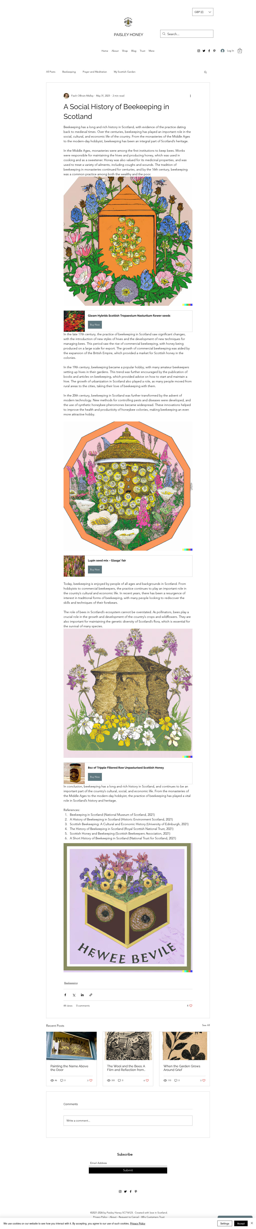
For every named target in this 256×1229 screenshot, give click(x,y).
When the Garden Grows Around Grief (182, 1068)
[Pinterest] (214, 51)
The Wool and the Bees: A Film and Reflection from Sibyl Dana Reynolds (126, 1068)
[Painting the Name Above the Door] (71, 1046)
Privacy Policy (100, 1217)
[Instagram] (198, 51)
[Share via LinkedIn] (82, 995)
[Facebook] (209, 51)
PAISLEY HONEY (128, 34)
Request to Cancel (129, 1217)
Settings (224, 1223)
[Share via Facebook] (65, 995)
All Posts (50, 71)
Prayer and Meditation (95, 71)
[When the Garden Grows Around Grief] (184, 1046)
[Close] (252, 1223)
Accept (241, 1223)
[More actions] (190, 96)
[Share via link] (90, 995)
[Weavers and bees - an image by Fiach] (128, 1046)
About (113, 1217)
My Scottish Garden (124, 71)
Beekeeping (69, 71)
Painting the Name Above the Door (69, 1068)
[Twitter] (204, 51)
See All (206, 1025)
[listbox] (202, 12)
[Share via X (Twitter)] (73, 995)
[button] (202, 12)
